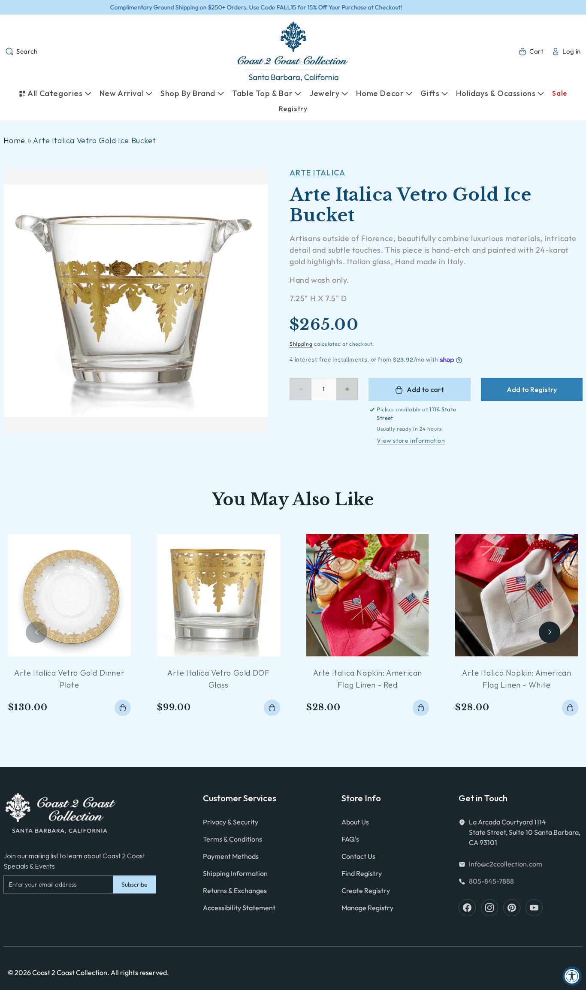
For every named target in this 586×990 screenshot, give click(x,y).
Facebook (467, 907)
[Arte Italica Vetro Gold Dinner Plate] (69, 595)
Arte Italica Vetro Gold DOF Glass (218, 679)
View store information (411, 440)
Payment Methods (231, 856)
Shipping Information (235, 873)
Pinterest (511, 907)
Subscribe (134, 884)
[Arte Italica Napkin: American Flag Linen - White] (516, 595)
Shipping (301, 344)
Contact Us (358, 856)
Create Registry (365, 890)
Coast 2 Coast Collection (69, 972)
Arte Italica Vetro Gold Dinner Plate (69, 679)
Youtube (534, 907)
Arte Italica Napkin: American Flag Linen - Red (367, 679)
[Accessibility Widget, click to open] (572, 976)
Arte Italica (318, 173)
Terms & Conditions (232, 839)
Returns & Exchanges (235, 890)
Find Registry (361, 873)
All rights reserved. (140, 972)
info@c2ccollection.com (505, 864)
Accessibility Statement (239, 907)
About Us (355, 822)
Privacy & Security (230, 822)
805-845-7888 (491, 881)
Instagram (489, 907)
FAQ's (350, 839)
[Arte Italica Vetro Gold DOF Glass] (218, 595)
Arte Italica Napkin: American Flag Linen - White (516, 679)
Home (14, 140)
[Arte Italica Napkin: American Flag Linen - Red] (367, 595)
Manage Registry (367, 907)
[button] (21, 51)
